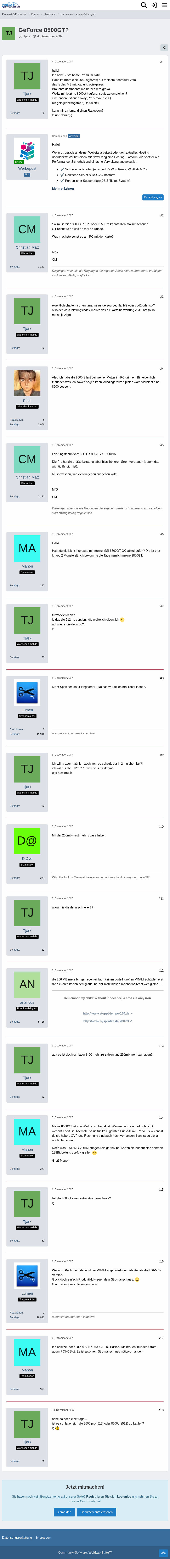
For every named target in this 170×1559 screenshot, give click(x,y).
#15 (161, 1189)
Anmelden (64, 1512)
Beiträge (14, 113)
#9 (162, 755)
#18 (161, 1410)
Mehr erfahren (63, 188)
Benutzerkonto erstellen (97, 1512)
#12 (161, 970)
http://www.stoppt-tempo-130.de (106, 1013)
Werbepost (27, 168)
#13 (161, 1045)
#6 (162, 534)
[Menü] (164, 5)
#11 (161, 898)
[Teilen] (164, 47)
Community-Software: (85, 1552)
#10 (161, 826)
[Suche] (144, 5)
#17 (161, 1338)
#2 (162, 215)
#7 (162, 606)
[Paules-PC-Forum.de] (11, 5)
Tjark (26, 36)
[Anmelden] (154, 5)
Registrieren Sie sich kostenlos (108, 1496)
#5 (162, 445)
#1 (162, 61)
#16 (161, 1261)
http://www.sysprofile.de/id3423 (106, 1021)
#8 (162, 678)
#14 (161, 1117)
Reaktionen (16, 419)
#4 (162, 368)
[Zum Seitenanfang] (163, 1553)
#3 (162, 296)
